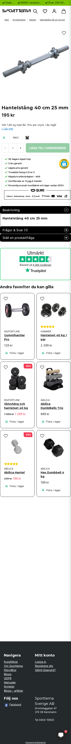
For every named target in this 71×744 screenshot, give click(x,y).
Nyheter (9, 686)
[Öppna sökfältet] (35, 11)
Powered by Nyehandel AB (35, 742)
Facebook (15, 704)
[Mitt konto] (54, 11)
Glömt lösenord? (45, 670)
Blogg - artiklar (13, 690)
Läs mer (8, 128)
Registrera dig (44, 666)
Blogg (7, 674)
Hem (7, 19)
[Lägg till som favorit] (45, 11)
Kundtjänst (11, 661)
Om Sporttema (13, 666)
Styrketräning (19, 19)
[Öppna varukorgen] (63, 11)
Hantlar (32, 19)
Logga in (40, 661)
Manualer (10, 682)
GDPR (7, 678)
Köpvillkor (10, 670)
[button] (63, 33)
